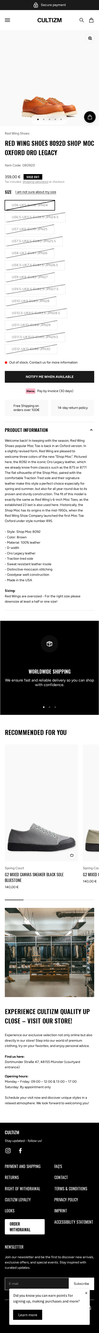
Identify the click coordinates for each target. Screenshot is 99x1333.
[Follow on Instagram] (8, 1150)
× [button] (86, 1293)
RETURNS (12, 1177)
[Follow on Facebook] (20, 1150)
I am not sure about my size (35, 192)
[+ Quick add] (72, 855)
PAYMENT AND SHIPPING (23, 1166)
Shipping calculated (35, 181)
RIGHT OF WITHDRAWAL (22, 1189)
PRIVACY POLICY (66, 1200)
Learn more (27, 1314)
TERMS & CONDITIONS (70, 1189)
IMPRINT (60, 1211)
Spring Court (14, 868)
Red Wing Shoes (17, 133)
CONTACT (61, 1177)
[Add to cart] (90, 117)
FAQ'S (58, 1166)
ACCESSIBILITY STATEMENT (73, 1222)
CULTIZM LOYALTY (18, 1200)
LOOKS (9, 1211)
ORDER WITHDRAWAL (20, 1227)
